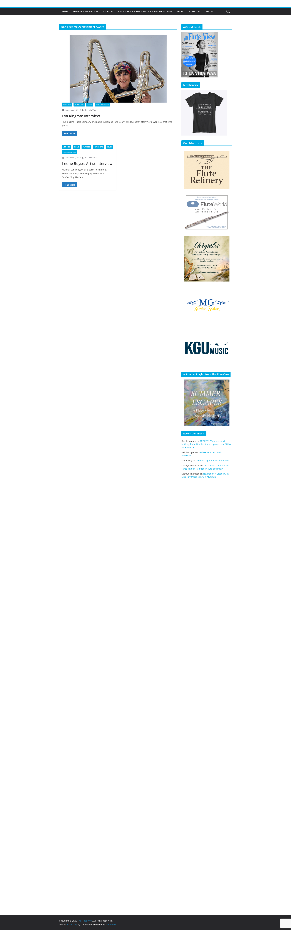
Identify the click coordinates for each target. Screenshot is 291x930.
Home (65, 11)
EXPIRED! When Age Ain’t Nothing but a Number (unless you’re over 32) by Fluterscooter (206, 444)
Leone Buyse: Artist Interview (87, 163)
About (180, 11)
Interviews (79, 104)
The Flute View (90, 110)
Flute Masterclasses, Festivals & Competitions (145, 11)
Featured (67, 104)
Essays (76, 147)
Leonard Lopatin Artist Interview (212, 460)
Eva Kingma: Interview (81, 115)
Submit (193, 11)
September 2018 (102, 104)
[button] (111, 11)
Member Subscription (85, 11)
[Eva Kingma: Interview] (118, 69)
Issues (106, 11)
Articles (66, 147)
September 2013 (69, 152)
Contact (210, 11)
